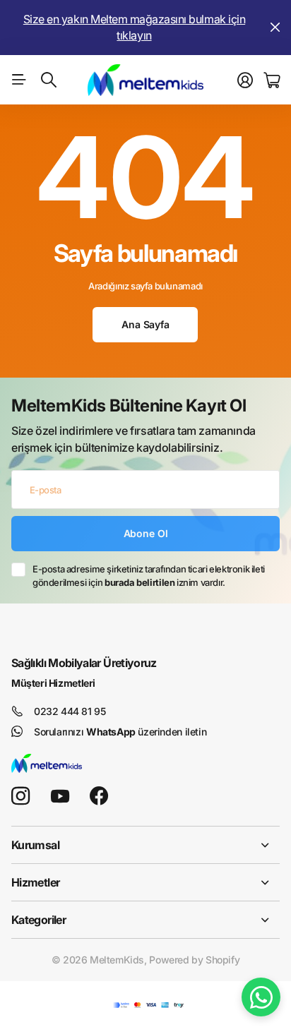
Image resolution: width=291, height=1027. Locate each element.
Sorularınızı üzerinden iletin (120, 732)
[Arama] (49, 79)
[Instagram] (20, 796)
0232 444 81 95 (70, 711)
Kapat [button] (275, 27)
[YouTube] (60, 796)
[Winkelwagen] (271, 80)
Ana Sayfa (145, 324)
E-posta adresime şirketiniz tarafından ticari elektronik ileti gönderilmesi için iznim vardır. (148, 575)
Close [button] (145, 845)
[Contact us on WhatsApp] (261, 997)
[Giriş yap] (245, 80)
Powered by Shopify (194, 960)
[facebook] (99, 796)
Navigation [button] (19, 79)
